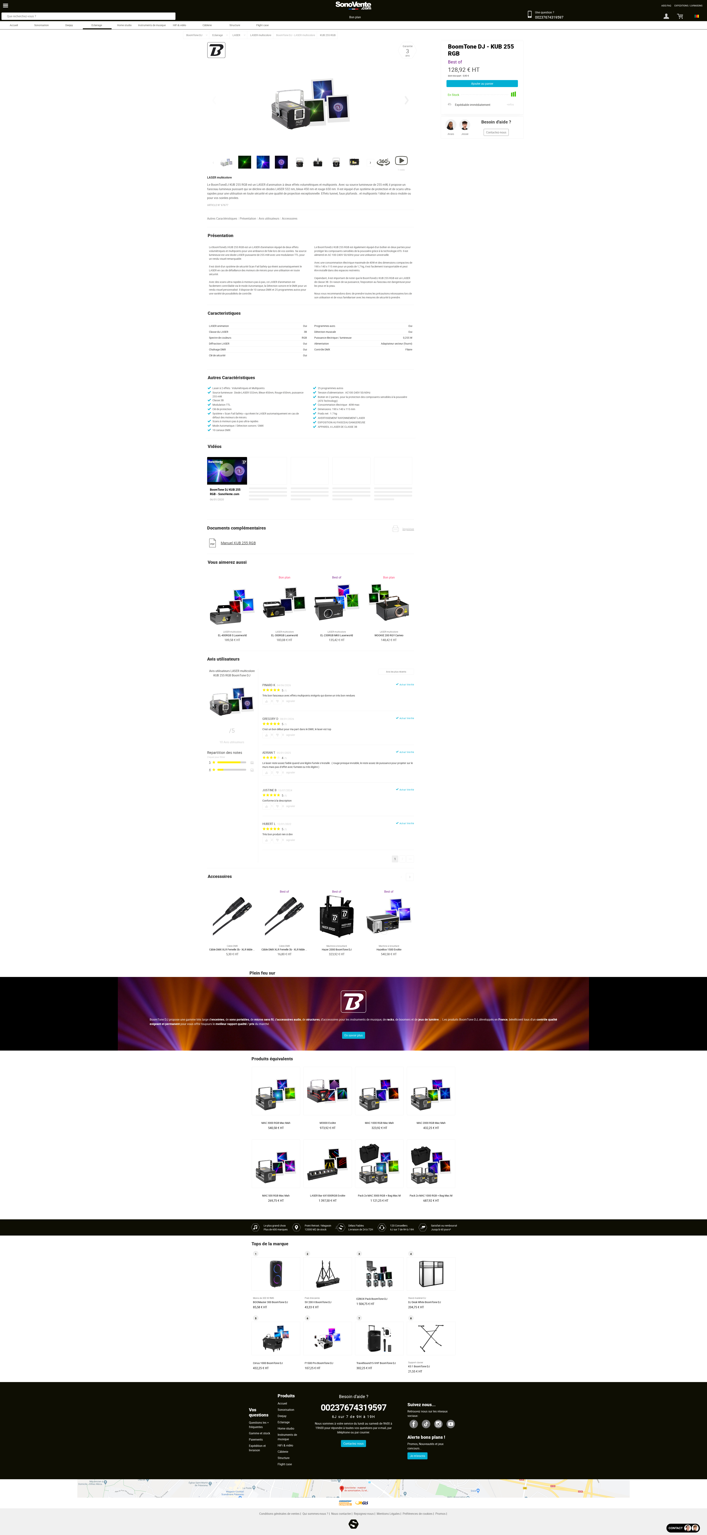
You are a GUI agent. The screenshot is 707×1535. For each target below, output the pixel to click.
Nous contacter (341, 1514)
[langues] (696, 16)
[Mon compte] (666, 16)
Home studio (124, 25)
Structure (234, 25)
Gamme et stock (259, 1433)
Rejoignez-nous (364, 1514)
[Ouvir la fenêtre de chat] (683, 1528)
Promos (440, 1514)
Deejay (69, 25)
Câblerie (207, 25)
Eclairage (97, 25)
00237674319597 (353, 1407)
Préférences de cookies (417, 1514)
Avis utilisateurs (269, 218)
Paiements (256, 1439)
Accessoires (289, 218)
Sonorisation (41, 25)
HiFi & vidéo (179, 25)
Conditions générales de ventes (279, 1514)
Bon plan (355, 17)
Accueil (14, 25)
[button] (406, 100)
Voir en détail (277, 1121)
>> (410, 859)
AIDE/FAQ (666, 5)
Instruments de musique (152, 25)
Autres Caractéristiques (222, 218)
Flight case (262, 25)
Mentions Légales (388, 1514)
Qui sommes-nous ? (315, 1514)
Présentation (248, 218)
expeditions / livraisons (688, 5)
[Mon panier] (678, 16)
